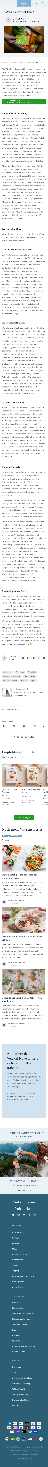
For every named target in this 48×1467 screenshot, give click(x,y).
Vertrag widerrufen (20, 1394)
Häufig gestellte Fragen (21, 1319)
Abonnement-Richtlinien (22, 1378)
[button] (5, 3)
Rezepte (24, 680)
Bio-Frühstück (28, 79)
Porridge (15, 1238)
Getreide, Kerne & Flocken (23, 1276)
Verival (13, 1447)
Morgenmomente (10, 680)
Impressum (16, 1367)
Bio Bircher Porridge (31, 790)
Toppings (16, 1271)
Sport (33, 680)
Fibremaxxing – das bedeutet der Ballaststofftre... (19, 876)
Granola (15, 1243)
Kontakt (15, 1405)
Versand (36, 1450)
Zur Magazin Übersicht (12, 836)
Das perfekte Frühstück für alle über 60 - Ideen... (24, 938)
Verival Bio (6, 62)
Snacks (15, 1265)
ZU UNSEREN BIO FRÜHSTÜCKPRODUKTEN (18, 101)
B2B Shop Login (18, 1352)
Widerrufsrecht (18, 1389)
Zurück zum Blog (25, 736)
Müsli (14, 1249)
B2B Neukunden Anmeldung (24, 1346)
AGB (14, 1373)
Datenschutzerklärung (21, 1400)
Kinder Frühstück (19, 1260)
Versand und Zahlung (21, 1384)
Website (16, 634)
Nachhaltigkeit (18, 1308)
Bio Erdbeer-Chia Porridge (9, 791)
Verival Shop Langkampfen (23, 1313)
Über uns (16, 1302)
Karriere (15, 1335)
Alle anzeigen (24, 817)
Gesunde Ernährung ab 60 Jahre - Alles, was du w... (23, 999)
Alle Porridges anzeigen (12, 757)
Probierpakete (18, 1282)
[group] (18, 1159)
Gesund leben (29, 676)
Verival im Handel (19, 1324)
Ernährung (18, 62)
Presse (15, 1330)
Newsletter (16, 1341)
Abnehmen (7, 672)
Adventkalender (18, 1287)
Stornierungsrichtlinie (25, 1458)
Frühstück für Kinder (11, 676)
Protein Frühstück (19, 1254)
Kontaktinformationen (20, 1454)
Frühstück (32, 672)
